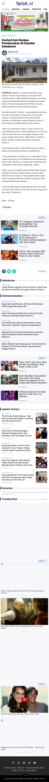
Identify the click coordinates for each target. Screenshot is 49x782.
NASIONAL (16, 9)
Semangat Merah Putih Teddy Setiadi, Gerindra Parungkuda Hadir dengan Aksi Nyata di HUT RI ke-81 (18, 477)
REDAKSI (20, 768)
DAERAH (26, 9)
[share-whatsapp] (14, 271)
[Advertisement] (24, 530)
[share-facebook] (4, 271)
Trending (5, 9)
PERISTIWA (36, 9)
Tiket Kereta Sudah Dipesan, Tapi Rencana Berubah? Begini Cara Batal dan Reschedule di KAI (17, 418)
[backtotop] (24, 776)
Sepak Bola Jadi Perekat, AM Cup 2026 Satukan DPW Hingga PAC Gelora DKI (22, 305)
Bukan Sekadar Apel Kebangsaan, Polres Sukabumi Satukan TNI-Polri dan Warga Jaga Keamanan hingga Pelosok (24, 346)
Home (4, 36)
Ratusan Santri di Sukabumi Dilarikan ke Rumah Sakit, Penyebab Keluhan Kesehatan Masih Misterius (22, 334)
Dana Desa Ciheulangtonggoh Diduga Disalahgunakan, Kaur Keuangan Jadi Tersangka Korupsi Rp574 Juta (16, 433)
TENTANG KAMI (10, 768)
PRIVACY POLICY (18, 770)
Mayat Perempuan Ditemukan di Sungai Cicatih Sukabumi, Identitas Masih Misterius (22, 314)
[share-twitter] (9, 271)
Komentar (42, 271)
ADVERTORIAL (8, 458)
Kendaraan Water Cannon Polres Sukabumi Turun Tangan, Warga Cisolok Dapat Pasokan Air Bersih (16, 447)
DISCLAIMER (31, 770)
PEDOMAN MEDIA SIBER (35, 768)
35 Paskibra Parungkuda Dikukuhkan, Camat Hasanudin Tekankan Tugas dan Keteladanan (21, 323)
